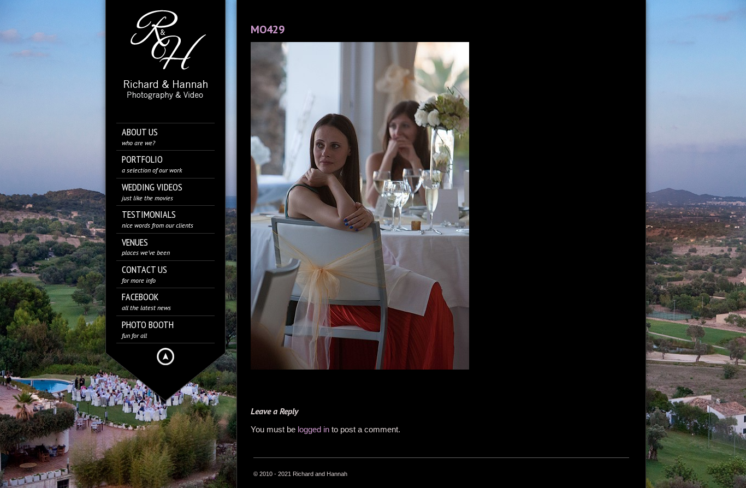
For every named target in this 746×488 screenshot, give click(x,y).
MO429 (268, 29)
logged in (313, 429)
